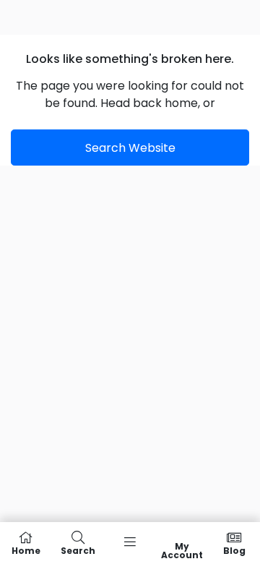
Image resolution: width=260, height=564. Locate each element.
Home (26, 549)
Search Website (130, 148)
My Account (182, 550)
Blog (234, 549)
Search (78, 549)
